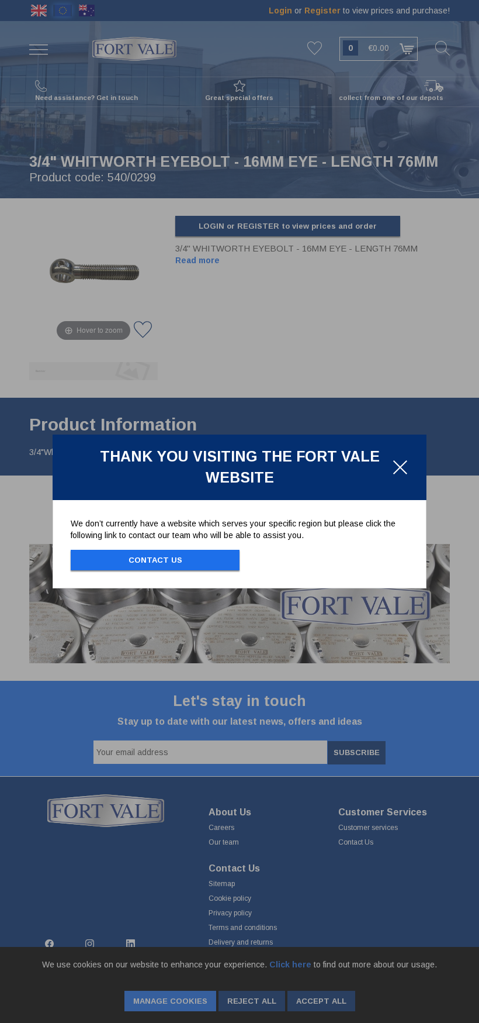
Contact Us (155, 560)
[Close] (400, 467)
